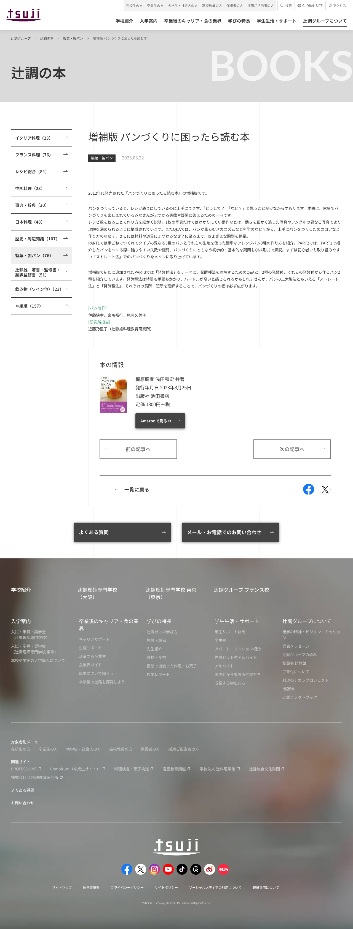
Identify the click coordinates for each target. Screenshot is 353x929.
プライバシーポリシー (127, 887)
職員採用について (266, 887)
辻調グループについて (306, 620)
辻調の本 (47, 38)
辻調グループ (21, 38)
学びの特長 (159, 620)
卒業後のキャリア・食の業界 (108, 624)
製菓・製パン (73, 38)
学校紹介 (21, 589)
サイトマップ (62, 887)
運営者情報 (91, 887)
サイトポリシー (166, 887)
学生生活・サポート (237, 620)
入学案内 (21, 620)
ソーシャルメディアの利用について (215, 887)
